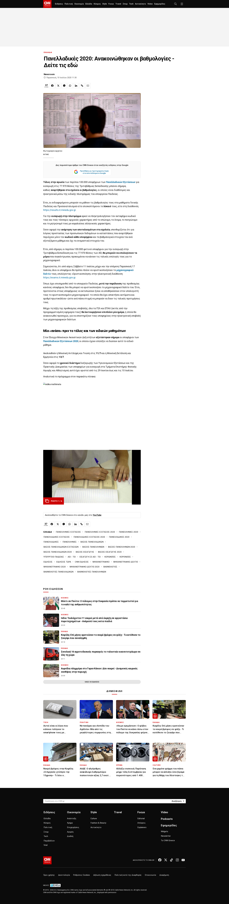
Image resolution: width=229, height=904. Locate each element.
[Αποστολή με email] (88, 85)
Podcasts (167, 818)
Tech (131, 4)
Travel (118, 4)
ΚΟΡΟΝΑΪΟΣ (125, 557)
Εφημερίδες (159, 4)
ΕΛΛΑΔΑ (48, 52)
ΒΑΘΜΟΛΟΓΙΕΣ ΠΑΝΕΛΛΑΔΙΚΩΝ (58, 572)
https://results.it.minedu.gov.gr (59, 210)
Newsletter (166, 836)
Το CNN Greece (168, 840)
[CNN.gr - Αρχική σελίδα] (47, 860)
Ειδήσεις (59, 4)
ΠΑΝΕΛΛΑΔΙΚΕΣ (51, 542)
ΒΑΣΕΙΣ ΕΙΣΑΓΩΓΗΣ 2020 (110, 552)
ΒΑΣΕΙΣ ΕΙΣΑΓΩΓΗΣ (85, 552)
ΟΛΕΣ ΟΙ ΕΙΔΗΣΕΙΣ (92, 682)
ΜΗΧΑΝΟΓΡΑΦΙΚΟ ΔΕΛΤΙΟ (125, 562)
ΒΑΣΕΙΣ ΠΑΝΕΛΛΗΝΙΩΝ (93, 547)
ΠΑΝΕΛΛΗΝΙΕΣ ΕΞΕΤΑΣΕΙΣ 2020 (100, 532)
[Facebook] (159, 860)
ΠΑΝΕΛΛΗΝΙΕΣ (70, 542)
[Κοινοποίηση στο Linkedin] (76, 85)
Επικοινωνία (150, 875)
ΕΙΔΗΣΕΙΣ (47, 562)
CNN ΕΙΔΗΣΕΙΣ (82, 562)
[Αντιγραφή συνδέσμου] (82, 85)
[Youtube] (183, 860)
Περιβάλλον (49, 841)
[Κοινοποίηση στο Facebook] (52, 85)
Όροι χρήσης (49, 875)
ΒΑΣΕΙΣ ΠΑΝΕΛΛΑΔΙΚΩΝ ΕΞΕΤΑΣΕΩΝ (60, 547)
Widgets (164, 831)
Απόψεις (141, 823)
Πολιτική (69, 4)
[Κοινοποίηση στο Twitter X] (58, 85)
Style (104, 4)
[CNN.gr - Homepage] (47, 4)
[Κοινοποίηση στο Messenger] (64, 85)
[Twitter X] (165, 860)
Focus (111, 4)
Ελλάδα (88, 4)
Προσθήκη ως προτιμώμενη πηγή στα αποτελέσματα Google (94, 172)
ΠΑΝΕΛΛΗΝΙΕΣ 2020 (128, 532)
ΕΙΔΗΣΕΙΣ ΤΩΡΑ (63, 562)
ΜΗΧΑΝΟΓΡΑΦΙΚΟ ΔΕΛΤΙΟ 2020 (85, 567)
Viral (45, 845)
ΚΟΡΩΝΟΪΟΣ (110, 557)
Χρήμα (70, 823)
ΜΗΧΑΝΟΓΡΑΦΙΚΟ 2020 (54, 567)
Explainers (141, 827)
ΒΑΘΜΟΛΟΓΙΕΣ (110, 567)
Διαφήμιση (164, 875)
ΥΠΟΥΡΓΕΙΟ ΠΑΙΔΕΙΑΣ (53, 557)
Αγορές (70, 832)
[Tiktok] (171, 860)
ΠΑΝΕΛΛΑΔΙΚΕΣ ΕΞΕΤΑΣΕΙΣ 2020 (89, 537)
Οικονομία (79, 4)
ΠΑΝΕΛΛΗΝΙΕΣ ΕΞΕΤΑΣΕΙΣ (68, 532)
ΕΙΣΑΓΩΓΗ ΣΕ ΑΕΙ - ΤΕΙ (90, 557)
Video (150, 4)
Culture (94, 818)
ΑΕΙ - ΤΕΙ (72, 557)
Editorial (141, 818)
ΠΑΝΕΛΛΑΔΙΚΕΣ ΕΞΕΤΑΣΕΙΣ (56, 537)
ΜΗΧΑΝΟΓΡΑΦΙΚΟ (101, 562)
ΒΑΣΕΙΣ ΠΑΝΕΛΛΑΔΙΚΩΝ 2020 (57, 552)
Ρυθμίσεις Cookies (81, 875)
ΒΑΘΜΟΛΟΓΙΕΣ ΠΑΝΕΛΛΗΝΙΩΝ (91, 572)
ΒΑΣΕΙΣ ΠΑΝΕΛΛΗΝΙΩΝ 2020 (121, 547)
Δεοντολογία (64, 875)
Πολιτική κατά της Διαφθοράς (128, 875)
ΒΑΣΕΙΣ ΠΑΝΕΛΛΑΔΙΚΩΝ (92, 542)
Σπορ (125, 4)
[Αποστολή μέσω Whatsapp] (70, 85)
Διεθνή (70, 836)
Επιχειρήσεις (73, 827)
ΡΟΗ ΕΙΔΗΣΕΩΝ (53, 589)
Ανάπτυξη (71, 818)
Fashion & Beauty (98, 823)
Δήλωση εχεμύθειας (102, 875)
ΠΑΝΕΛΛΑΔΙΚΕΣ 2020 (119, 537)
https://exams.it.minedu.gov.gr (59, 277)
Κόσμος (97, 4)
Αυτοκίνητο (140, 4)
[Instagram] (177, 860)
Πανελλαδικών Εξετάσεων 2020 (60, 341)
